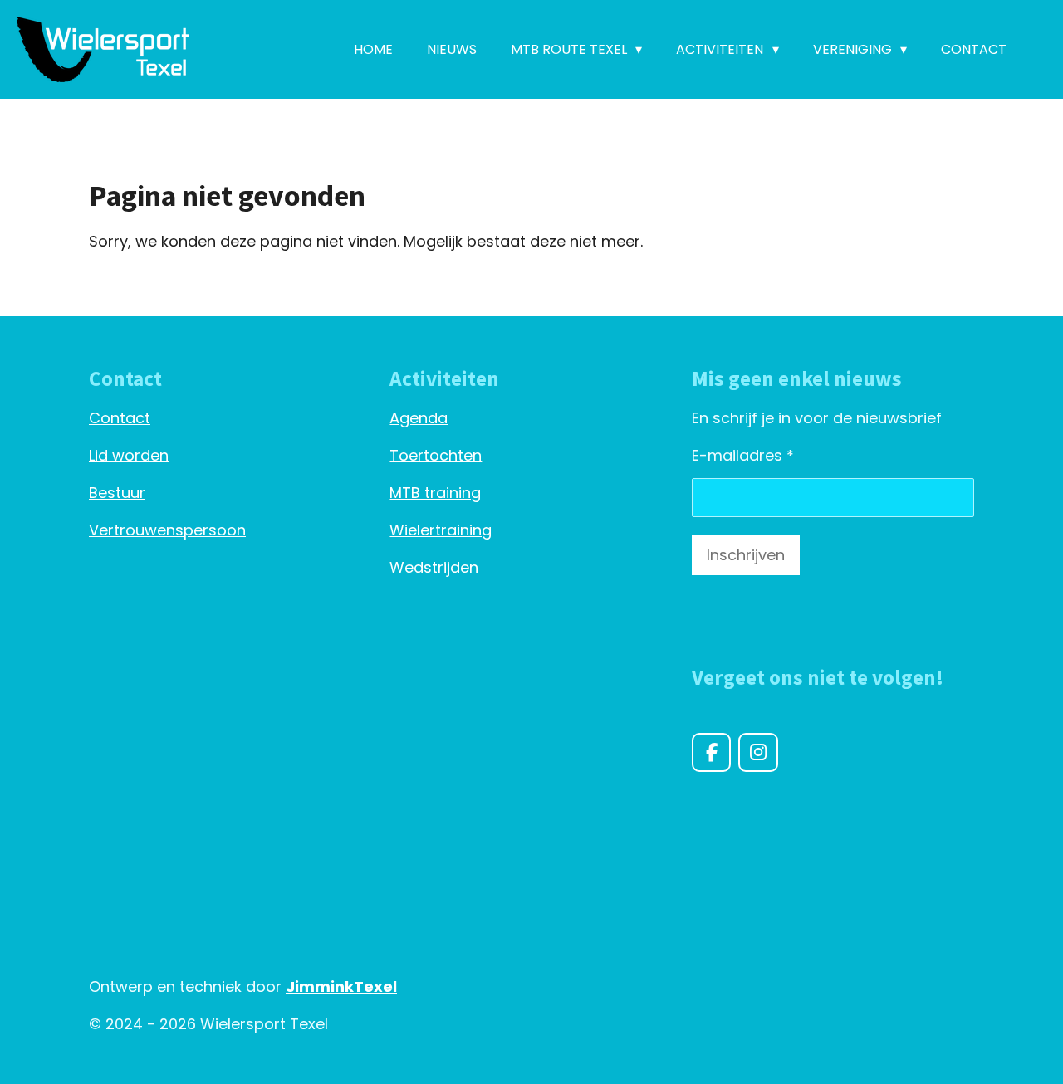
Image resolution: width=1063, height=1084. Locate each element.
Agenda (418, 418)
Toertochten (435, 455)
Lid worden (129, 455)
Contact (119, 418)
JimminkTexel (341, 986)
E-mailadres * (743, 455)
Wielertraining (440, 530)
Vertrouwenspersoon (167, 530)
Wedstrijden (433, 567)
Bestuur (117, 492)
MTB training (435, 492)
